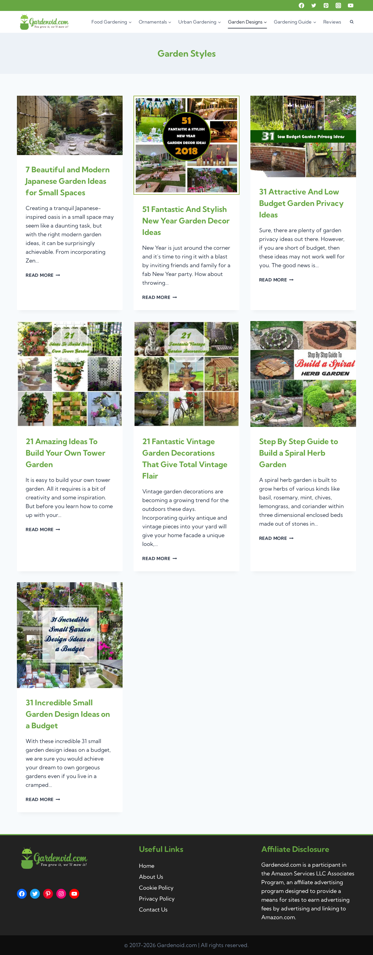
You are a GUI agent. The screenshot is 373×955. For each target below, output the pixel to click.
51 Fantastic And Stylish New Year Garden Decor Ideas (186, 220)
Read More (43, 275)
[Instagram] (338, 5)
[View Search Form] (351, 22)
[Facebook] (301, 5)
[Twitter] (313, 5)
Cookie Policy (156, 887)
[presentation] (70, 125)
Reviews (332, 22)
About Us (151, 876)
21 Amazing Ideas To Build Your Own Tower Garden (65, 452)
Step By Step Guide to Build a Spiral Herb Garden (298, 452)
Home (146, 865)
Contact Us (153, 909)
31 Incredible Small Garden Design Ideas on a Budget (68, 714)
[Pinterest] (326, 5)
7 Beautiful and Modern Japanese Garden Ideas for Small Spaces (68, 181)
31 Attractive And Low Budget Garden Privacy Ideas (301, 203)
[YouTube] (350, 5)
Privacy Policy (157, 898)
